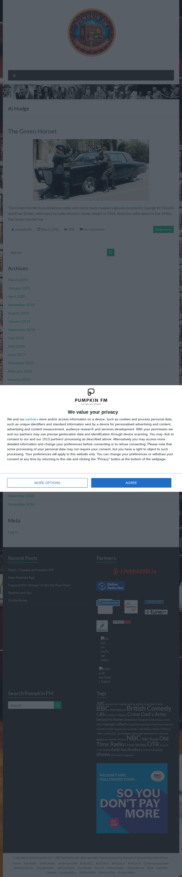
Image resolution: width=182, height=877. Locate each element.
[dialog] (91, 438)
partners (32, 419)
